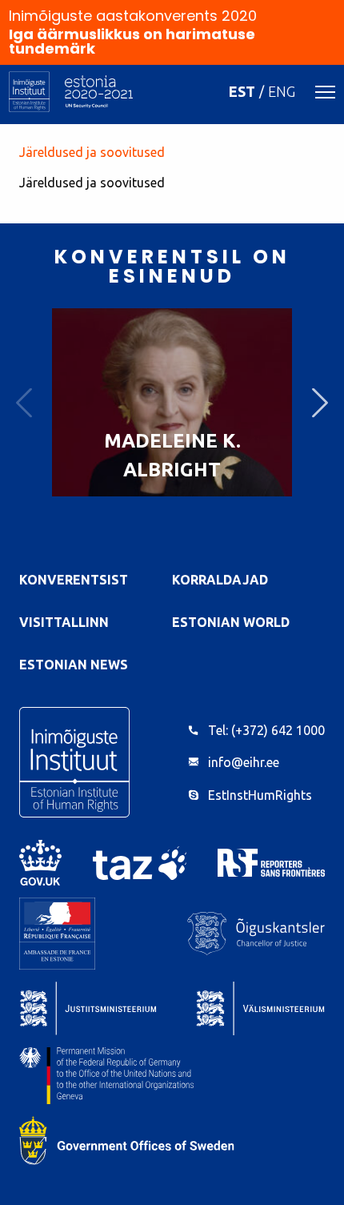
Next (320, 402)
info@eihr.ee (243, 762)
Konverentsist (73, 579)
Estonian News (73, 664)
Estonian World (231, 622)
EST (242, 91)
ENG (281, 91)
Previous (24, 402)
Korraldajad (220, 579)
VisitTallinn (64, 622)
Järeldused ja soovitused (92, 152)
